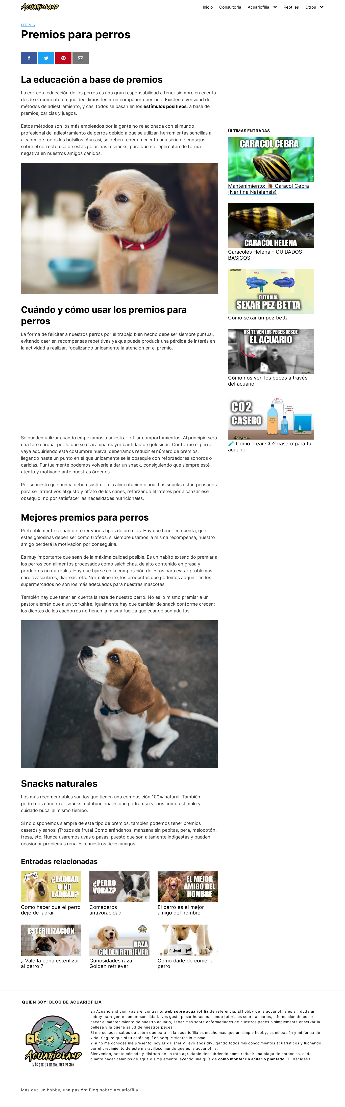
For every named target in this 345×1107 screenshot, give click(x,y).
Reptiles (291, 7)
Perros (28, 25)
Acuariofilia (258, 7)
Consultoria (230, 7)
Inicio (208, 7)
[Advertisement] (119, 392)
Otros (310, 7)
